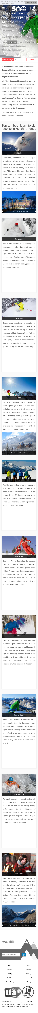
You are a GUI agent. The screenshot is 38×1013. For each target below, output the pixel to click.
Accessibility (29, 978)
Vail (33, 42)
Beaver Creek (20, 46)
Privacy (28, 974)
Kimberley (4, 46)
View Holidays (7, 60)
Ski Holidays (12, 13)
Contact (9, 970)
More (17, 60)
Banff (29, 42)
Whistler (4, 42)
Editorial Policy (9, 982)
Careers (28, 970)
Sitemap (28, 982)
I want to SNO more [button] (7, 3)
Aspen (12, 46)
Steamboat (12, 42)
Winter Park (22, 42)
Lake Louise (16, 49)
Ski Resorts (22, 13)
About (28, 965)
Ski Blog (9, 974)
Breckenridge (6, 49)
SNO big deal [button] (31, 2)
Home (4, 13)
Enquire (31, 60)
